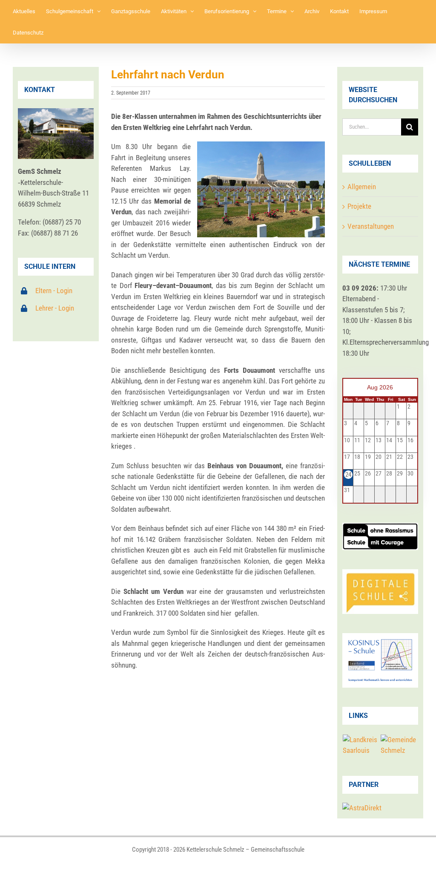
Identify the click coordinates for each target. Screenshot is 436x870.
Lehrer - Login (54, 308)
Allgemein (361, 186)
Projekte (359, 206)
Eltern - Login (53, 290)
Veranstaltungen (370, 226)
